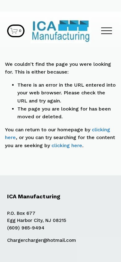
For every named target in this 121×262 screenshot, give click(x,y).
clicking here (67, 145)
